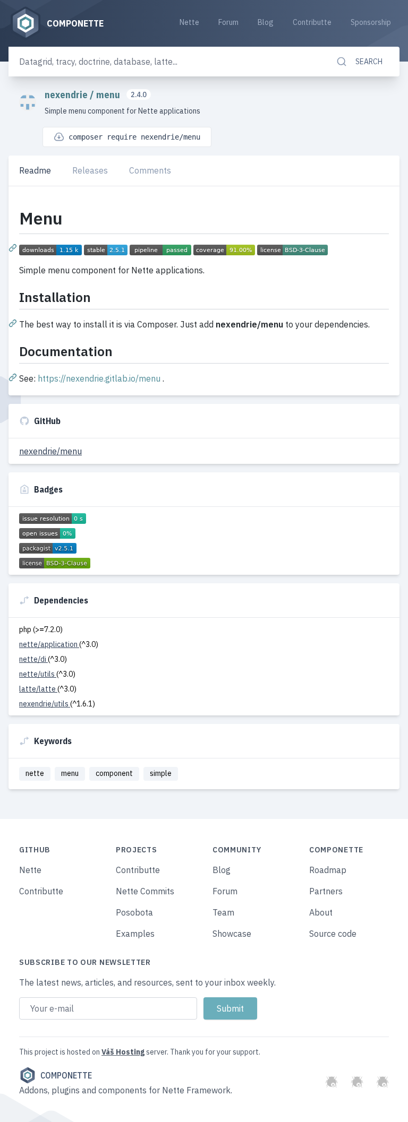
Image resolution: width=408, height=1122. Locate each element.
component (114, 773)
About (321, 912)
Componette (66, 1075)
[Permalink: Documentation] (13, 377)
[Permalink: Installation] (13, 322)
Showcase (231, 933)
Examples (135, 933)
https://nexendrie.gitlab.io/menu (99, 378)
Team (223, 912)
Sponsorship (371, 22)
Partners (326, 891)
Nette (189, 22)
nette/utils (37, 674)
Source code (332, 933)
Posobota (134, 912)
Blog (266, 22)
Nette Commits (145, 891)
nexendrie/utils (44, 704)
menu (109, 95)
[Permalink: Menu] (13, 247)
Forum (228, 22)
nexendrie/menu (50, 451)
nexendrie (67, 95)
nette (35, 773)
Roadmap (327, 870)
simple (161, 773)
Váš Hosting (122, 1052)
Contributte (312, 22)
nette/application (49, 644)
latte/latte (38, 689)
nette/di (33, 659)
